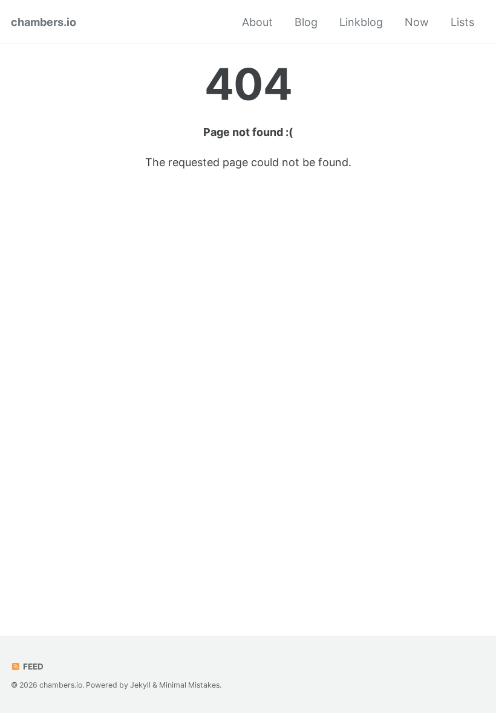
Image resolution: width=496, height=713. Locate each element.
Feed (32, 666)
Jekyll (140, 684)
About (257, 22)
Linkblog (361, 22)
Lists (462, 22)
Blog (306, 22)
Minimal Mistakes (189, 684)
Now (417, 22)
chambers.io (43, 22)
